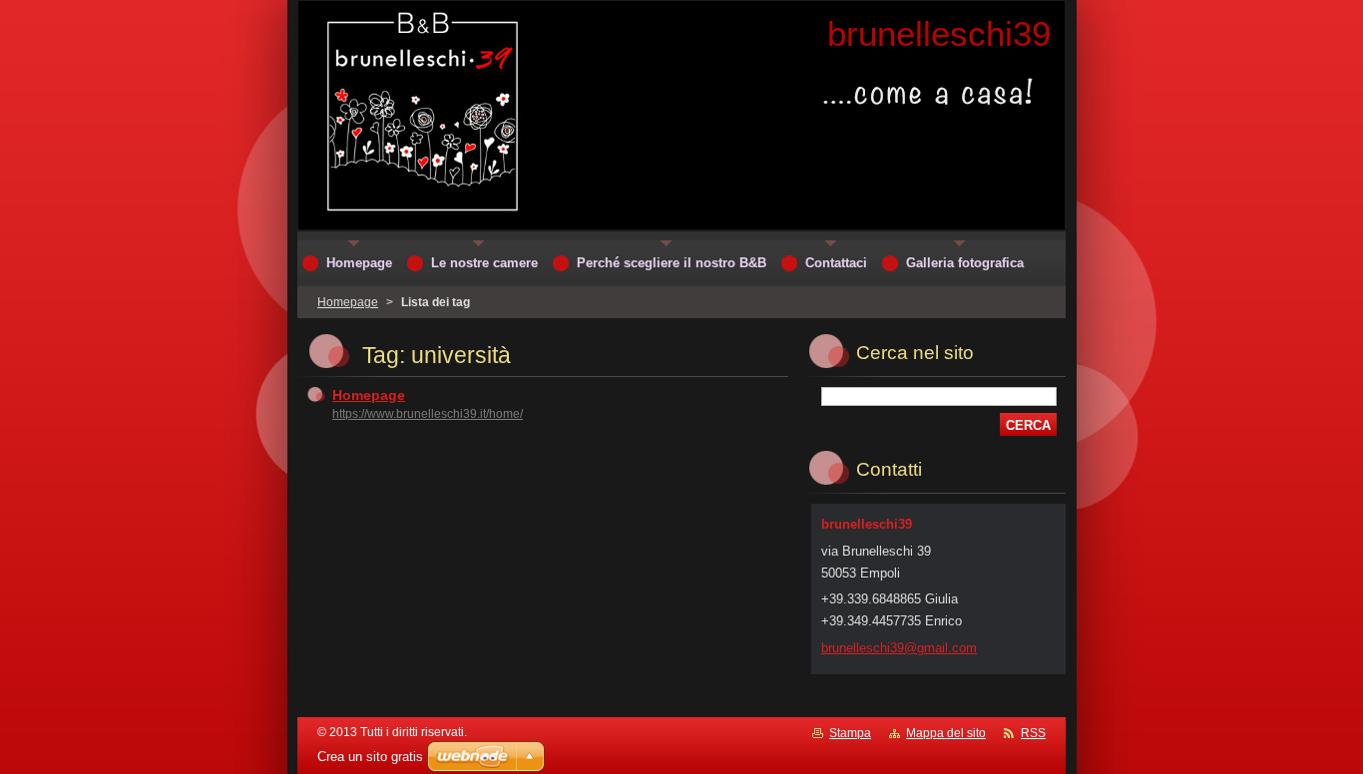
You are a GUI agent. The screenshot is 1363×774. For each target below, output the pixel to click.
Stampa (850, 733)
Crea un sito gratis (370, 756)
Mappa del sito (946, 733)
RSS (1033, 733)
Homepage (347, 302)
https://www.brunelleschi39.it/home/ (427, 414)
